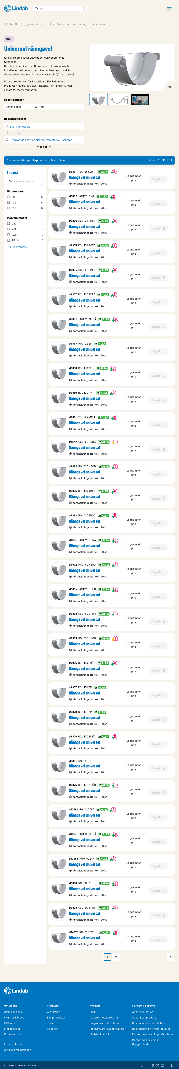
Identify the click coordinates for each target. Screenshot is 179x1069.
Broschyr (15, 133)
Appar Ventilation (142, 1011)
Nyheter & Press (14, 1017)
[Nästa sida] (170, 957)
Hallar (50, 1023)
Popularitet (40, 160)
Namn (62, 160)
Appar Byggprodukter (145, 1017)
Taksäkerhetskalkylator (104, 1017)
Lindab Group (12, 1028)
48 (170, 160)
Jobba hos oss (13, 1011)
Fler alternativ (18, 246)
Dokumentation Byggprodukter (151, 1028)
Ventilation (53, 1011)
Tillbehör (52, 1028)
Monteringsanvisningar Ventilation (153, 1034)
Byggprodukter (56, 1017)
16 (158, 160)
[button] (44, 146)
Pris (53, 160)
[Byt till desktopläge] (141, 1065)
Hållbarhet (10, 1023)
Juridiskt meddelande (17, 1049)
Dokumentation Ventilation (148, 1023)
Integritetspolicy (14, 1044)
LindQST (95, 1011)
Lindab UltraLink (100, 1034)
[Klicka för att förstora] (169, 86)
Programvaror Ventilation (105, 1023)
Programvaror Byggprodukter (108, 1028)
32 (164, 160)
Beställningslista (20, 126)
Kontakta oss (12, 1034)
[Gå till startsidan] (17, 8)
